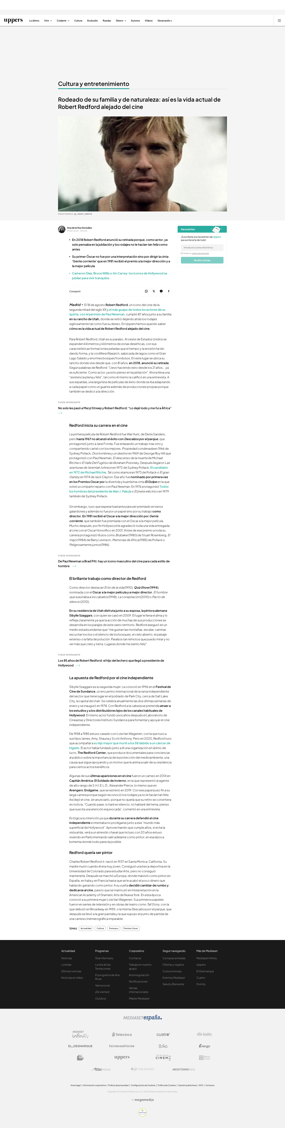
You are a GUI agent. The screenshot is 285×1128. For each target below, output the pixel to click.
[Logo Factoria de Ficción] (121, 1046)
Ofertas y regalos (173, 964)
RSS (201, 1085)
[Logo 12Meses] (204, 1057)
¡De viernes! (102, 992)
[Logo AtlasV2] (101, 1069)
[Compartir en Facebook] (169, 291)
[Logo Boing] (163, 1046)
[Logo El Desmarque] (80, 1046)
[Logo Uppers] (121, 1057)
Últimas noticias (71, 971)
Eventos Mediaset (174, 977)
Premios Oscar (131, 928)
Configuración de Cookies (143, 1085)
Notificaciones (138, 981)
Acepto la (196, 253)
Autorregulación (139, 975)
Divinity (201, 984)
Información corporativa (94, 1085)
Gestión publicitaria (187, 1085)
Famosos (113, 928)
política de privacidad (200, 253)
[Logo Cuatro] (163, 1034)
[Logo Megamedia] (144, 1100)
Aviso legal (76, 1085)
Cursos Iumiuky (172, 971)
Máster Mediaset (139, 998)
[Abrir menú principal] (279, 20)
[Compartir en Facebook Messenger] (161, 291)
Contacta (135, 958)
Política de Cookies (167, 1085)
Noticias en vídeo (72, 977)
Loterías (66, 964)
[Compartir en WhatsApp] (146, 291)
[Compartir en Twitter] (154, 291)
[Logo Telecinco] (122, 1034)
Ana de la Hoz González (79, 227)
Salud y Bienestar (173, 984)
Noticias (66, 958)
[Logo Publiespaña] (142, 1069)
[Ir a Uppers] (13, 20)
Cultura (100, 928)
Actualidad (86, 928)
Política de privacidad (118, 1085)
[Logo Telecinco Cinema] (163, 1058)
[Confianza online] (143, 1115)
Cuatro (200, 977)
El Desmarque (205, 971)
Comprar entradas (174, 958)
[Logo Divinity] (204, 1034)
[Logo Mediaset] (142, 1019)
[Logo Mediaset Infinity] (80, 1034)
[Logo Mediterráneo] (183, 1069)
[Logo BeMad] (80, 1057)
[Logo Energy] (204, 1046)
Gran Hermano (104, 958)
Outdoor (100, 998)
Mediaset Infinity (206, 958)
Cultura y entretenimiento (93, 83)
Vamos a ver (102, 985)
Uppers (201, 964)
